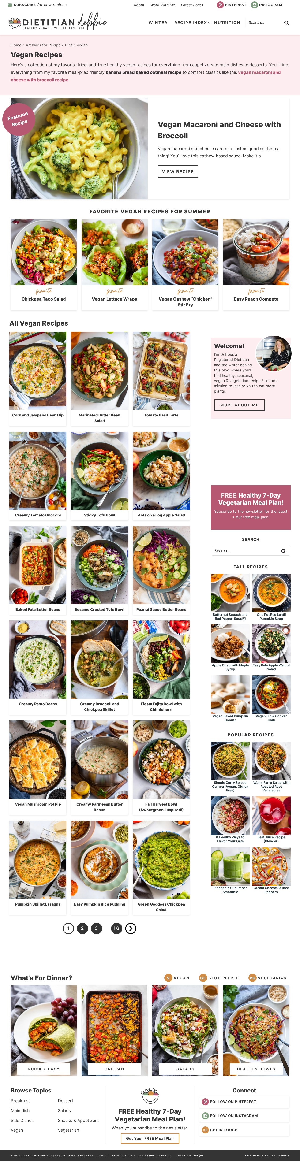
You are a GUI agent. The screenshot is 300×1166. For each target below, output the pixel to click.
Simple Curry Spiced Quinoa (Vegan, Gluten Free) (230, 786)
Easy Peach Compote (256, 299)
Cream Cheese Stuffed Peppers (271, 890)
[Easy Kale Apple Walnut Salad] (271, 661)
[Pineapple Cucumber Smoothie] (230, 884)
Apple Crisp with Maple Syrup (230, 667)
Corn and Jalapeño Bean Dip (38, 415)
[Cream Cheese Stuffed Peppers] (271, 884)
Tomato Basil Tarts (161, 415)
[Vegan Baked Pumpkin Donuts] (230, 712)
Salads (64, 1110)
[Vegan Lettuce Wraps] (115, 282)
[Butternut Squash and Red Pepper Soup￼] (230, 610)
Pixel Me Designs (275, 1155)
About (139, 5)
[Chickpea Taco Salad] (44, 282)
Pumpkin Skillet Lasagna (37, 904)
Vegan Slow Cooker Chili (271, 718)
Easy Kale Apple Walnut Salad (271, 667)
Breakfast (20, 1100)
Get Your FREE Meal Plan (150, 1138)
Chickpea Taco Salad (44, 299)
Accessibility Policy (155, 1155)
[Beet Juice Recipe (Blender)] (271, 833)
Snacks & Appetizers (78, 1120)
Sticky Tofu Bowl (99, 515)
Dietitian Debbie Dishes (57, 21)
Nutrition (227, 22)
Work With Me (162, 5)
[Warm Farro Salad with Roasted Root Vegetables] (271, 778)
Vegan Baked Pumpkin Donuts (230, 718)
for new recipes (40, 4)
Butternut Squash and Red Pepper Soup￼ (230, 616)
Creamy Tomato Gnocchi (38, 515)
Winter (158, 22)
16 (116, 928)
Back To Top (188, 1155)
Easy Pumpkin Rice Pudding (99, 904)
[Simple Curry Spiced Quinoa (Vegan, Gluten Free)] (230, 778)
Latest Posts (192, 5)
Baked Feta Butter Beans (37, 609)
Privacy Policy (123, 1155)
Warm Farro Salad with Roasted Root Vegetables (271, 786)
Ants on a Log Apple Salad (161, 515)
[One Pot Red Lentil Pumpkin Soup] (271, 610)
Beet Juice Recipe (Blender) (271, 839)
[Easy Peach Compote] (256, 282)
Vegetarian (272, 978)
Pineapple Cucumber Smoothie (230, 890)
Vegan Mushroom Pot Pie (38, 804)
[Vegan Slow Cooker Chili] (271, 712)
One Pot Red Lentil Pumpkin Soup (271, 616)
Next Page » (130, 928)
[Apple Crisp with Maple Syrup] (230, 661)
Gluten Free (223, 978)
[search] (286, 23)
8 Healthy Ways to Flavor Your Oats (230, 839)
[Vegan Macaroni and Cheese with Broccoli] (79, 148)
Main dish (20, 1110)
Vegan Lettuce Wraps (114, 299)
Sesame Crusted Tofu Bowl (99, 609)
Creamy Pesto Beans (38, 704)
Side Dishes (22, 1120)
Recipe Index (190, 22)
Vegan (182, 978)
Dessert (65, 1100)
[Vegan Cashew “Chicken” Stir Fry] (185, 282)
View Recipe (178, 171)
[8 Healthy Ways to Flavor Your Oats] (230, 833)
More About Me (239, 405)
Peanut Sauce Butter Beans (161, 609)
